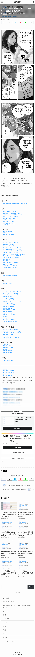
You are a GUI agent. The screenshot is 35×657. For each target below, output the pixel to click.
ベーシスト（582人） (9, 304)
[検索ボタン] (33, 2)
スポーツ (5, 622)
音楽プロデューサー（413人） (12, 301)
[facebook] (15, 652)
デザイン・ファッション (10, 641)
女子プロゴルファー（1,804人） (13, 250)
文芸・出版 (6, 618)
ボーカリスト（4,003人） (11, 294)
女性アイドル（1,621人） (11, 216)
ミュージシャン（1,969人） (11, 321)
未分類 (4, 13)
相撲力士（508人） (9, 245)
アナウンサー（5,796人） (11, 329)
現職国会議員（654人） (10, 275)
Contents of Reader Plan (18, 452)
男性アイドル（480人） (10, 219)
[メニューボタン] (2, 2)
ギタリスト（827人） (9, 319)
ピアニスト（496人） (9, 314)
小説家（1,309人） (8, 232)
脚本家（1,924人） (8, 373)
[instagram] (19, 652)
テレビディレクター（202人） (12, 332)
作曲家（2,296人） (8, 306)
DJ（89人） (6, 316)
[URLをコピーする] (31, 22)
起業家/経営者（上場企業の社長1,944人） (16, 203)
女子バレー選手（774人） (11, 267)
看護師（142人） (8, 350)
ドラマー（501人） (9, 299)
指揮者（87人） (8, 311)
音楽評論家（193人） (9, 309)
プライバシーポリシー (9, 602)
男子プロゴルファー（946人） (12, 247)
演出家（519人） (8, 375)
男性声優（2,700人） (9, 221)
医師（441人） (7, 345)
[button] (3, 22)
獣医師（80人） (8, 352)
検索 (30, 586)
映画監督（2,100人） (9, 370)
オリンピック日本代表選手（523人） (14, 255)
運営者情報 (6, 598)
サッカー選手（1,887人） (11, 242)
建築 (4, 630)
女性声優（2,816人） (9, 224)
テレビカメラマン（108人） (11, 337)
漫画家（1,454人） (8, 234)
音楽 (4, 633)
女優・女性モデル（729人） (11, 211)
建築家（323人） (8, 283)
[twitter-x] (17, 652)
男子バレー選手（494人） (11, 265)
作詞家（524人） (8, 296)
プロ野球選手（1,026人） (11, 252)
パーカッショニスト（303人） (12, 291)
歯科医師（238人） (9, 347)
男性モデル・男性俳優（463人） (13, 214)
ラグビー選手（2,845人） (11, 262)
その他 (5, 637)
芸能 (4, 615)
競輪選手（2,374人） (9, 260)
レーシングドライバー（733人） (13, 257)
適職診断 (17, 2)
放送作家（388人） (9, 334)
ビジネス (5, 611)
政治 (4, 626)
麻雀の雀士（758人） (9, 360)
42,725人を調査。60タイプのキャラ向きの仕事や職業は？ (17, 606)
